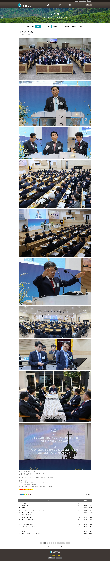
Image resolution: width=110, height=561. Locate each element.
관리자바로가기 (58, 557)
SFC (61, 26)
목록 (91, 497)
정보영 (79, 510)
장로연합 (67, 26)
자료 (33, 26)
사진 (43, 26)
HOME (76, 0)
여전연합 (81, 26)
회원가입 (84, 0)
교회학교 (55, 26)
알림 (28, 26)
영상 (49, 26)
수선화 (79, 507)
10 (64, 542)
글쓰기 (90, 539)
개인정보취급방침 (52, 557)
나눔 (38, 26)
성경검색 (89, 0)
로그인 (80, 0)
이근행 (79, 503)
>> (68, 542)
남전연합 (74, 26)
